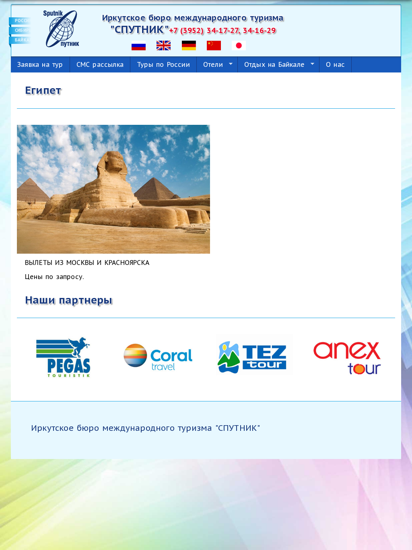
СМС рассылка (100, 64)
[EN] (164, 45)
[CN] (214, 45)
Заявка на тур (40, 64)
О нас (335, 64)
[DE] (189, 45)
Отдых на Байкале (271, 64)
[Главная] (61, 28)
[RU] (139, 45)
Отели (210, 64)
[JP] (239, 45)
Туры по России (163, 64)
